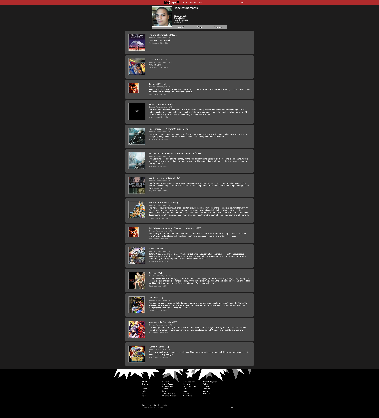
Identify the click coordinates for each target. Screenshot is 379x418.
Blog (143, 386)
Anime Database (168, 393)
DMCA (154, 405)
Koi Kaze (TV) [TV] (157, 84)
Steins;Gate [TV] (156, 248)
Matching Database (169, 396)
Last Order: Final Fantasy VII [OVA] (165, 178)
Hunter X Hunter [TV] (159, 347)
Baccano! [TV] (155, 273)
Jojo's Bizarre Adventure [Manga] (164, 202)
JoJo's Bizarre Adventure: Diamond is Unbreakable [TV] (175, 228)
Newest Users (167, 386)
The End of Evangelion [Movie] (163, 35)
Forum (185, 2)
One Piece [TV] (156, 297)
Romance (206, 393)
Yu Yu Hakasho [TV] (158, 59)
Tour (143, 396)
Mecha (205, 391)
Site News (186, 384)
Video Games (188, 393)
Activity (182, 27)
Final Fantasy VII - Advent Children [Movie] (169, 129)
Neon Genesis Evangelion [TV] (163, 322)
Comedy (206, 386)
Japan (185, 391)
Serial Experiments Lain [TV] (162, 104)
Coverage (145, 389)
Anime (185, 389)
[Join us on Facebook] (232, 407)
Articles (165, 389)
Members (193, 2)
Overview (145, 384)
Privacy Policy (162, 405)
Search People (167, 384)
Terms (144, 393)
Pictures (217, 27)
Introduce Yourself (189, 386)
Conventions (187, 396)
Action (205, 384)
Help (200, 2)
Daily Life (206, 389)
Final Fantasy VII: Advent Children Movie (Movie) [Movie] (175, 153)
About (199, 27)
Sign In (243, 2)
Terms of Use (146, 405)
